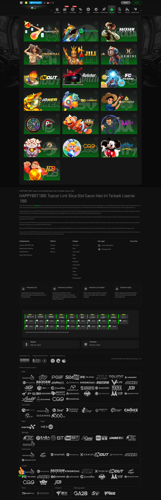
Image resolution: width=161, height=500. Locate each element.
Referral (52, 252)
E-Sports (127, 12)
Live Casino (73, 12)
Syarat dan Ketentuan (25, 255)
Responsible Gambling (26, 248)
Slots (65, 12)
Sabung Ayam (135, 12)
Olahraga (96, 12)
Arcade (112, 12)
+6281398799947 (107, 245)
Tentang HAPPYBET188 (26, 245)
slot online (36, 205)
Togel (88, 12)
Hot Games (57, 12)
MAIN (42, 31)
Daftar (136, 3)
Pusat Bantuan (23, 252)
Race (80, 12)
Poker (119, 12)
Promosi (52, 245)
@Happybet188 (106, 249)
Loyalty (52, 248)
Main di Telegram (36, 3)
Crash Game (103, 12)
